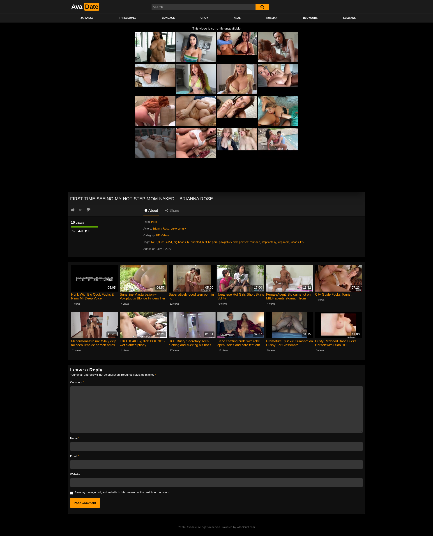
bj (188, 242)
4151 (169, 242)
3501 (161, 242)
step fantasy (269, 242)
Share (173, 210)
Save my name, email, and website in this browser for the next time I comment (122, 492)
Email (74, 456)
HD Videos (162, 235)
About (153, 210)
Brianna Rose (160, 228)
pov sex (244, 242)
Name (74, 438)
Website (75, 474)
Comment (77, 382)
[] (262, 7)
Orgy (204, 17)
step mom (283, 242)
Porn (154, 221)
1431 (154, 242)
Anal (237, 17)
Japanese (87, 17)
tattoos (295, 242)
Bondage (168, 17)
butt (204, 242)
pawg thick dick (228, 242)
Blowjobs (310, 17)
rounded (255, 242)
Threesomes (127, 17)
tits (302, 242)
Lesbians (349, 17)
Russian (271, 17)
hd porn (213, 242)
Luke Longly (178, 228)
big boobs (180, 242)
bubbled (196, 242)
